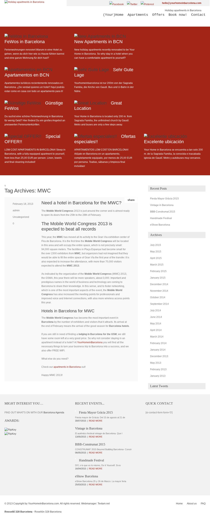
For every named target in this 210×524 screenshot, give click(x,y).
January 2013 (157, 375)
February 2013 (158, 369)
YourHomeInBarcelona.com (43, 503)
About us (192, 503)
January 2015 (157, 277)
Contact (198, 15)
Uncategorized (21, 217)
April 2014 (156, 330)
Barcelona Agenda (53, 412)
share (131, 199)
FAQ (203, 503)
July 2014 (155, 310)
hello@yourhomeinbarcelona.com (181, 3)
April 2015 (156, 258)
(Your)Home (113, 15)
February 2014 (158, 343)
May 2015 (155, 251)
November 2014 (159, 290)
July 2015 (155, 245)
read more (95, 420)
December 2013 (159, 356)
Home (179, 503)
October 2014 (157, 297)
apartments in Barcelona (67, 366)
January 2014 (157, 349)
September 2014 (159, 303)
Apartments (138, 15)
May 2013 (155, 362)
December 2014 (159, 284)
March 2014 (156, 336)
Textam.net (104, 503)
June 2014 (156, 317)
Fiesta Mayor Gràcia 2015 (164, 198)
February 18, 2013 (23, 203)
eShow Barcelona (160, 224)
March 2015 (156, 264)
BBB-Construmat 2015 (162, 211)
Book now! (178, 15)
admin (16, 210)
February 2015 (158, 271)
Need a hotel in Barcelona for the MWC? (81, 202)
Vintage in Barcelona (161, 205)
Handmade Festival (161, 218)
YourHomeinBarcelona (90, 342)
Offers (158, 15)
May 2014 (155, 323)
